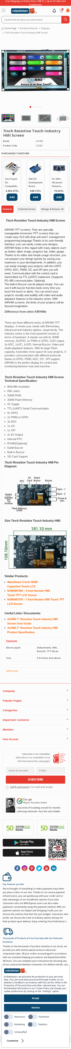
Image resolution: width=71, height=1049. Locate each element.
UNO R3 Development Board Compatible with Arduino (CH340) (36, 182)
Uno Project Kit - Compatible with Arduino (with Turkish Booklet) (12, 182)
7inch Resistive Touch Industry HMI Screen (26, 32)
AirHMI (39, 141)
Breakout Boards (29, 28)
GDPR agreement (19, 787)
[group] (35, 71)
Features (7, 209)
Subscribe (35, 779)
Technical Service (27, 209)
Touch (25, 586)
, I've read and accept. (31, 787)
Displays (45, 28)
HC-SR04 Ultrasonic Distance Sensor (57, 182)
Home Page (10, 28)
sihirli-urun (12, 670)
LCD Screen (29, 595)
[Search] (65, 19)
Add (12, 197)
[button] (30, 107)
